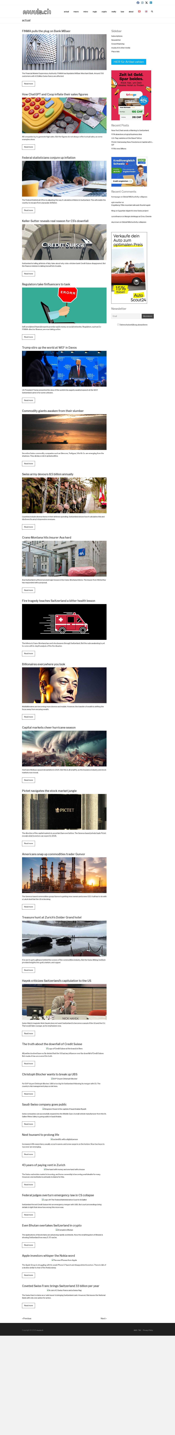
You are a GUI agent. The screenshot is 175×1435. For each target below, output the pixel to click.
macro (76, 12)
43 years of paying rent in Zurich (43, 1165)
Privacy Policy (148, 1330)
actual (66, 12)
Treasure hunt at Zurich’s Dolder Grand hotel (51, 917)
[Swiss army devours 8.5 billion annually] (64, 479)
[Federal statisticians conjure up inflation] (64, 162)
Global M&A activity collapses (135, 197)
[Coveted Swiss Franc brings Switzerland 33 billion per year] (64, 1290)
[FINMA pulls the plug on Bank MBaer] (64, 35)
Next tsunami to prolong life (40, 1134)
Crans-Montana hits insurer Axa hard (46, 537)
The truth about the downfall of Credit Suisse (52, 1044)
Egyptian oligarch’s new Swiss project (133, 211)
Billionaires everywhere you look (43, 664)
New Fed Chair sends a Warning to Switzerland (130, 130)
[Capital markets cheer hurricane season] (64, 732)
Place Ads (115, 52)
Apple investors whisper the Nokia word (48, 1255)
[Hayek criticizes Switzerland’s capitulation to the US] (64, 985)
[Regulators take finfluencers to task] (64, 289)
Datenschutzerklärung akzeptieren (133, 325)
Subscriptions (116, 36)
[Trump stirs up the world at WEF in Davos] (64, 352)
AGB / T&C (137, 1330)
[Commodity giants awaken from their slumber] (64, 415)
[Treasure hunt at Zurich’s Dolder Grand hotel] (64, 922)
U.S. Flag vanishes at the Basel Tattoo (126, 138)
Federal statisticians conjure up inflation (48, 157)
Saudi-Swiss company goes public (44, 1104)
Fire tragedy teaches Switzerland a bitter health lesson (58, 601)
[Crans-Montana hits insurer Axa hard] (64, 542)
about (131, 12)
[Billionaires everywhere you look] (64, 669)
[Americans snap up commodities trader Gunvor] (64, 859)
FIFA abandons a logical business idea (126, 134)
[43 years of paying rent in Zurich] (64, 1169)
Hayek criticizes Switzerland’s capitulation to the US (56, 980)
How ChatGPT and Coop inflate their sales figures (55, 94)
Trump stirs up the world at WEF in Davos (49, 347)
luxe (122, 12)
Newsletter (116, 40)
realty (114, 12)
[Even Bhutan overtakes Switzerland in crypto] (64, 1230)
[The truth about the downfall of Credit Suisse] (64, 1049)
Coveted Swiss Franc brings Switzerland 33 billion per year (60, 1286)
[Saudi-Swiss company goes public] (64, 1109)
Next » (104, 1318)
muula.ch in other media (120, 48)
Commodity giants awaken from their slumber (53, 411)
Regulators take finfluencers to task (46, 284)
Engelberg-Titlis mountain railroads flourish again (130, 205)
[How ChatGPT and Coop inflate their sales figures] (64, 99)
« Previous (26, 1318)
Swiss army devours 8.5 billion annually (47, 474)
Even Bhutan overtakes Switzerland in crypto (52, 1225)
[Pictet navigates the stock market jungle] (64, 795)
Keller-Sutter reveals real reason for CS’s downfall (55, 221)
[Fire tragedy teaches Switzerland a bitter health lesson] (64, 605)
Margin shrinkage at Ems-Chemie (138, 216)
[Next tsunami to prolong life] (64, 1139)
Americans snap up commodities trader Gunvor (53, 854)
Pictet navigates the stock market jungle (49, 791)
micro (85, 12)
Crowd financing (117, 44)
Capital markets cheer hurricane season (49, 727)
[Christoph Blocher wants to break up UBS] (64, 1079)
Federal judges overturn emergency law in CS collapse (58, 1195)
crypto (104, 12)
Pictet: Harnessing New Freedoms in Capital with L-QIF (132, 143)
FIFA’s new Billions (118, 149)
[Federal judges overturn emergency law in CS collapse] (64, 1200)
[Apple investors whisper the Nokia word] (64, 1260)
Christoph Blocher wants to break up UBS (49, 1074)
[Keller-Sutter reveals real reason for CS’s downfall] (64, 225)
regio (95, 12)
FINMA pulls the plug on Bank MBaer (46, 31)
